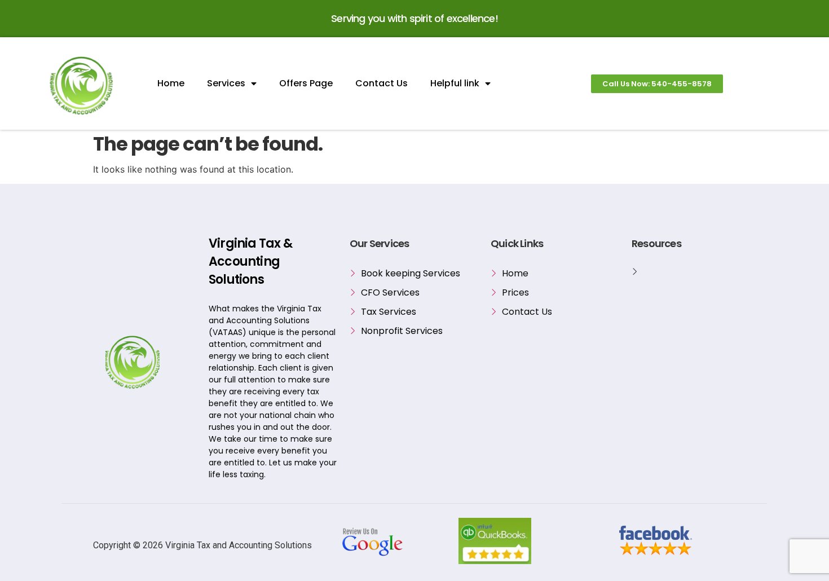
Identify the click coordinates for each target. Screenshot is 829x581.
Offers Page (306, 83)
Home (170, 83)
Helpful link (454, 83)
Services (226, 83)
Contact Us (381, 83)
